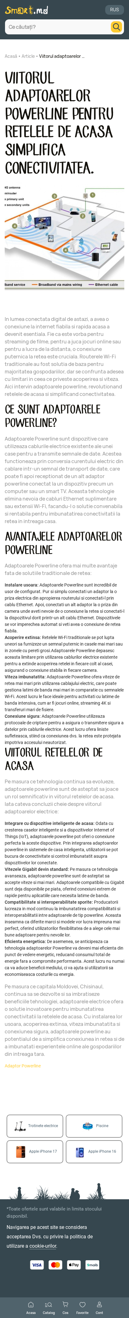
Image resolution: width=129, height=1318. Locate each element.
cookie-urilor (42, 1246)
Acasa (31, 1313)
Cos (65, 1313)
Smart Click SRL (44, 1278)
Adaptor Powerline (23, 1065)
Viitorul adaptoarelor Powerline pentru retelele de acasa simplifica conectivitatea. (62, 56)
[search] (116, 26)
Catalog (49, 1313)
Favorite (82, 1313)
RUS (114, 9)
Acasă (11, 56)
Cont (99, 1313)
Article (28, 56)
